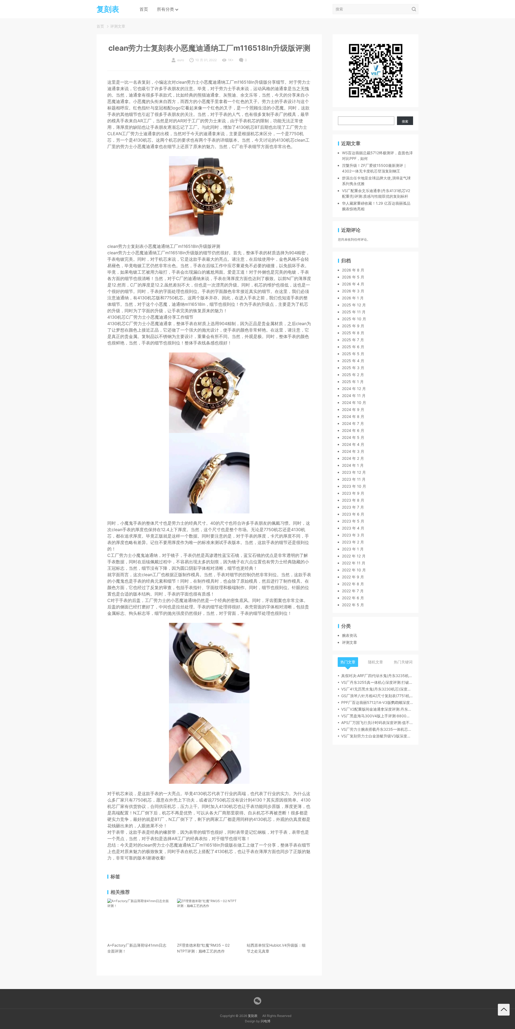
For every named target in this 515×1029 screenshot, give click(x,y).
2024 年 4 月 (353, 444)
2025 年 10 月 (354, 319)
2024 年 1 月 (353, 465)
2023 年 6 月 (353, 514)
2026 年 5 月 (353, 277)
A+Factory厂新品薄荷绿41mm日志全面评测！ (136, 948)
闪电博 (265, 1021)
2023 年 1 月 (353, 549)
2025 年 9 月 (353, 326)
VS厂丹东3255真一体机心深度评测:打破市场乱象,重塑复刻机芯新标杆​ (377, 682)
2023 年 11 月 (354, 479)
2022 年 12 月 (354, 556)
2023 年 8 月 (353, 500)
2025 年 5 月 (353, 354)
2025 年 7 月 (353, 340)
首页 (143, 9)
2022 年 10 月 (354, 570)
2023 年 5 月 (353, 521)
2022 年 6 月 (353, 598)
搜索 (405, 121)
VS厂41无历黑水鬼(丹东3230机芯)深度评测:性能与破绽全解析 (377, 689)
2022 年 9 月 (353, 577)
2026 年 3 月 (353, 291)
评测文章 (117, 26)
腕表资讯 (349, 635)
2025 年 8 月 (353, 333)
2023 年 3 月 (353, 535)
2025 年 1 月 (353, 382)
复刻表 (253, 1016)
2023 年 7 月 (353, 507)
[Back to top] (504, 1010)
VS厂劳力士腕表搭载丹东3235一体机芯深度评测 (377, 729)
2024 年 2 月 (353, 458)
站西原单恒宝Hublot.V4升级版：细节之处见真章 (276, 948)
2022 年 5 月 (353, 605)
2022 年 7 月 (353, 591)
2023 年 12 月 (354, 472)
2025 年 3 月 (353, 368)
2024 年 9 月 (353, 409)
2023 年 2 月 (353, 542)
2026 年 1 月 (353, 298)
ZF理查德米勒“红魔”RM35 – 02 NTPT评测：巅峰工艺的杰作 (203, 948)
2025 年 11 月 (354, 312)
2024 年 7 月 (353, 423)
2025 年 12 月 (354, 305)
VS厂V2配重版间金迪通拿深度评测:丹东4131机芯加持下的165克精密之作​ (377, 709)
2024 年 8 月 (353, 416)
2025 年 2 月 (353, 375)
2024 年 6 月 (353, 430)
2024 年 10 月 (354, 402)
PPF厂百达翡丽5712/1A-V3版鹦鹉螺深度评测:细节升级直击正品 (377, 702)
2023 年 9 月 (353, 493)
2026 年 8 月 (353, 270)
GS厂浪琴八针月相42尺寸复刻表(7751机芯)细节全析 (377, 696)
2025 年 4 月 (353, 361)
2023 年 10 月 (354, 486)
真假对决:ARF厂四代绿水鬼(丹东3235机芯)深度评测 (377, 676)
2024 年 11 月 (354, 396)
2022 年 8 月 (353, 584)
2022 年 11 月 (353, 563)
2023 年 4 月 (353, 528)
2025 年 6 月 (353, 347)
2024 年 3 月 (353, 451)
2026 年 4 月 (353, 284)
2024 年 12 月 (354, 389)
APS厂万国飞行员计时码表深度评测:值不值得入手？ (377, 723)
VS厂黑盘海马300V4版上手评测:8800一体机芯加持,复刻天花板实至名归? (377, 716)
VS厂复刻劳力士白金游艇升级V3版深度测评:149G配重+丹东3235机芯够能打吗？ (377, 736)
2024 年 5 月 (353, 437)
